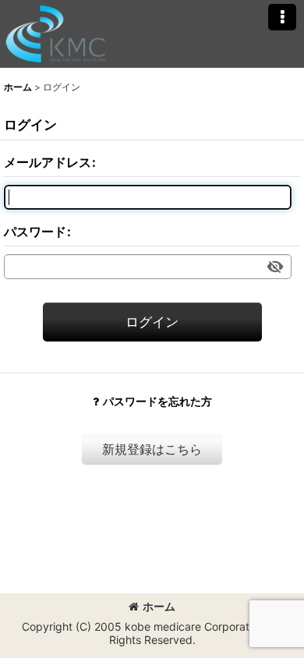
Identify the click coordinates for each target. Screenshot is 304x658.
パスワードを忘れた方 (157, 401)
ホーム (159, 606)
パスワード (35, 231)
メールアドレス (47, 162)
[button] (282, 17)
